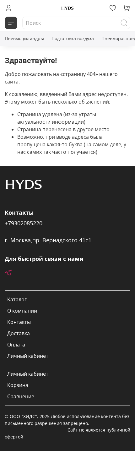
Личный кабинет (27, 355)
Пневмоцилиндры (24, 38)
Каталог (17, 299)
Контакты (19, 322)
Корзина (17, 385)
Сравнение (20, 396)
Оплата (16, 344)
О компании (22, 310)
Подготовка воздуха (72, 38)
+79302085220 (23, 223)
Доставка (18, 333)
